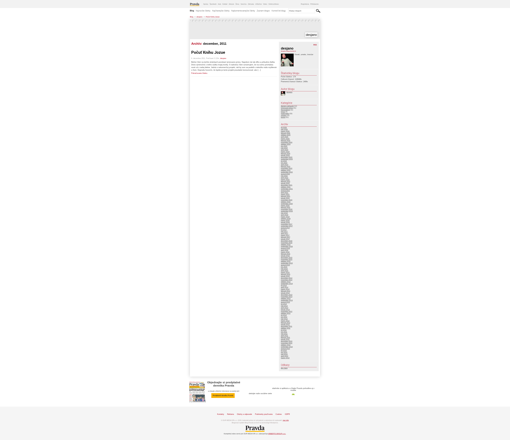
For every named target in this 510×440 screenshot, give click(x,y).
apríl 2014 (284, 287)
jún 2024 (284, 146)
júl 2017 (284, 230)
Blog (192, 10)
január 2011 (285, 339)
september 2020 (287, 204)
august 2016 (285, 248)
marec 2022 (285, 180)
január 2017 (285, 239)
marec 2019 (285, 217)
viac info (286, 420)
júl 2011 (284, 330)
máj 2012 (284, 319)
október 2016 (285, 245)
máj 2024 (284, 148)
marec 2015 (285, 272)
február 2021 (285, 196)
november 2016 (286, 243)
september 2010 (287, 347)
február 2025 (285, 140)
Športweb (213, 4)
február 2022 (285, 181)
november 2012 (286, 311)
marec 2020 (285, 206)
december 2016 (286, 241)
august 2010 (285, 349)
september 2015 (287, 263)
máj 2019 (284, 213)
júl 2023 (284, 161)
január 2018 (285, 222)
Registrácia (305, 4)
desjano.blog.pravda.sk (288, 51)
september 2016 (287, 246)
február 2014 (285, 291)
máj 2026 (284, 129)
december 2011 (286, 326)
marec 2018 (285, 220)
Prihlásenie (314, 4)
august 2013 (285, 302)
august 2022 (285, 174)
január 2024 (285, 155)
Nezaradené (285, 110)
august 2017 (285, 228)
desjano (199, 17)
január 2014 (285, 293)
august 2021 (285, 191)
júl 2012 (284, 315)
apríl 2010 (284, 356)
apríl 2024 (284, 150)
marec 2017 (285, 235)
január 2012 (285, 324)
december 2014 (286, 278)
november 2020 (286, 200)
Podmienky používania (264, 414)
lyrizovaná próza (287, 108)
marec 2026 (285, 131)
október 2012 (285, 313)
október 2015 (285, 261)
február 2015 (285, 274)
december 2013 (286, 295)
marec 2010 (285, 358)
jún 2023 (284, 163)
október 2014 (285, 282)
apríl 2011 (284, 336)
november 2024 (286, 142)
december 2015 (286, 258)
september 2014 (287, 284)
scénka (283, 115)
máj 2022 (284, 176)
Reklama (230, 414)
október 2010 (285, 345)
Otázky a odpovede (244, 414)
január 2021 (285, 198)
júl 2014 (284, 285)
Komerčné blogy (279, 10)
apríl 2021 (284, 193)
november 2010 (286, 343)
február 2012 (285, 323)
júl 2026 (284, 127)
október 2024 (285, 144)
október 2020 (285, 202)
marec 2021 (285, 194)
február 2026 (285, 133)
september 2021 (287, 189)
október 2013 (285, 298)
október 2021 (285, 187)
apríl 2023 (284, 165)
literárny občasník (287, 106)
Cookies (279, 414)
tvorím (283, 117)
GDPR (287, 414)
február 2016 (285, 254)
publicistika (285, 114)
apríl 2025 (284, 137)
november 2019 (286, 209)
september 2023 (287, 159)
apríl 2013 (284, 308)
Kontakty (220, 414)
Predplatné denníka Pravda (223, 395)
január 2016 (285, 256)
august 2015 (285, 265)
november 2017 (286, 224)
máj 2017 (284, 232)
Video (265, 4)
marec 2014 (285, 289)
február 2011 (285, 337)
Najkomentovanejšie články (243, 10)
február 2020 (285, 207)
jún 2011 (284, 332)
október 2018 (285, 219)
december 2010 (286, 341)
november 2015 (286, 259)
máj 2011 (284, 334)
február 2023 (285, 167)
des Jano (284, 368)
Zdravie (231, 4)
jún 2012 (284, 317)
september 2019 (287, 211)
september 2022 (287, 172)
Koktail (224, 4)
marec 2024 (285, 152)
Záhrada (251, 4)
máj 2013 (284, 306)
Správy (205, 4)
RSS (315, 45)
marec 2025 (285, 139)
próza (283, 112)
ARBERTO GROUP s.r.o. (277, 434)
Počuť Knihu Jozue (213, 17)
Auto (219, 4)
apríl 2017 (284, 233)
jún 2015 (284, 267)
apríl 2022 (284, 178)
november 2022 (286, 168)
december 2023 (286, 157)
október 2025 (285, 135)
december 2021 (286, 185)
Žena (237, 4)
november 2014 (286, 280)
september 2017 (287, 226)
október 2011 (285, 328)
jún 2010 (284, 352)
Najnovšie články (203, 10)
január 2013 (285, 310)
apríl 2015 (284, 271)
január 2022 (285, 183)
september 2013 (287, 300)
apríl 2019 (284, 215)
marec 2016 (285, 252)
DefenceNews (274, 4)
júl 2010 (284, 350)
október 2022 (285, 170)
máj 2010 (284, 354)
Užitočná (258, 4)
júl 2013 (284, 304)
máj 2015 (284, 269)
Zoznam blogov (263, 10)
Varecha (243, 4)
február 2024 (285, 153)
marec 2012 (285, 321)
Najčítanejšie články (221, 10)
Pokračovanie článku (199, 73)
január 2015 (285, 276)
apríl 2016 (284, 250)
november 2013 (286, 297)
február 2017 (285, 237)
